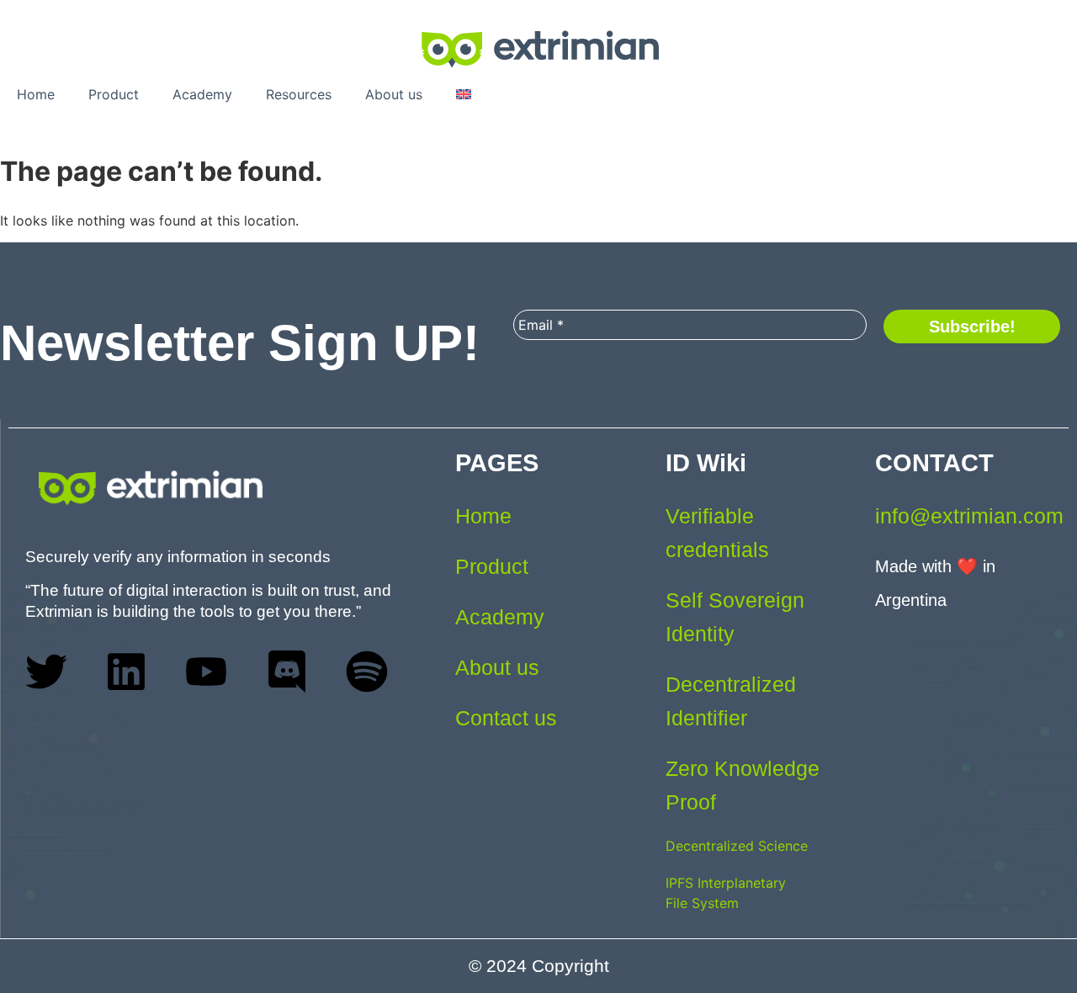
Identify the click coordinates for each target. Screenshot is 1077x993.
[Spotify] (367, 671)
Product (113, 94)
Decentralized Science (737, 845)
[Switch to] (463, 94)
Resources (299, 94)
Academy (202, 94)
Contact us (506, 718)
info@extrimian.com (969, 516)
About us (393, 94)
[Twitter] (46, 671)
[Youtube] (206, 671)
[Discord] (287, 671)
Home (36, 94)
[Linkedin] (126, 671)
